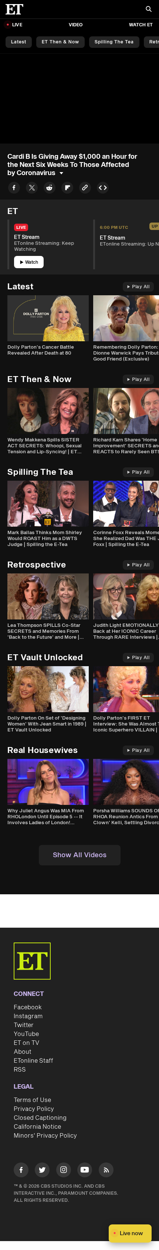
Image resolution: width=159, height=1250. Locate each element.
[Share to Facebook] (14, 189)
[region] (79, 99)
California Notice (37, 1126)
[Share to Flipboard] (67, 189)
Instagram (28, 1016)
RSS (20, 1069)
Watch (31, 262)
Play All (140, 286)
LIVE (17, 25)
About (22, 1051)
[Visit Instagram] (63, 1171)
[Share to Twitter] (31, 189)
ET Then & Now (60, 42)
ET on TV (26, 1043)
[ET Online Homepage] (17, 9)
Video (76, 25)
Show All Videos (79, 855)
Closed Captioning (40, 1118)
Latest (18, 42)
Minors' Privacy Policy (45, 1135)
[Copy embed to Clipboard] (102, 189)
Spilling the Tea (114, 42)
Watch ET (141, 25)
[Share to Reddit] (49, 189)
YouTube (26, 1034)
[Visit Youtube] (84, 1169)
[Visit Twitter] (42, 1171)
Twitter (24, 1025)
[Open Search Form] (149, 10)
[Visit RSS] (106, 1171)
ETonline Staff (33, 1060)
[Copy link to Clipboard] (85, 189)
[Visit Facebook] (21, 1171)
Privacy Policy (34, 1109)
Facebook (28, 1007)
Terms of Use (32, 1100)
